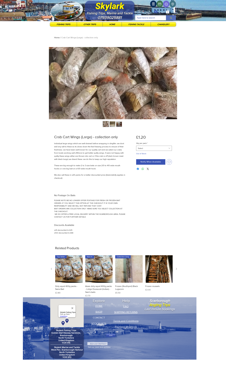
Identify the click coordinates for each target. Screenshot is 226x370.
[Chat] (166, 4)
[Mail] (160, 4)
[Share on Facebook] (137, 168)
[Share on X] (147, 168)
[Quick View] (159, 269)
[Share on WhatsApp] (142, 168)
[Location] (173, 4)
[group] (114, 276)
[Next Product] (176, 268)
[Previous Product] (51, 268)
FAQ (125, 306)
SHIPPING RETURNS (126, 312)
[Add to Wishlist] (169, 162)
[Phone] (153, 4)
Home (57, 37)
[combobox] (154, 148)
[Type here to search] (171, 17)
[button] (167, 11)
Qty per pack (142, 143)
